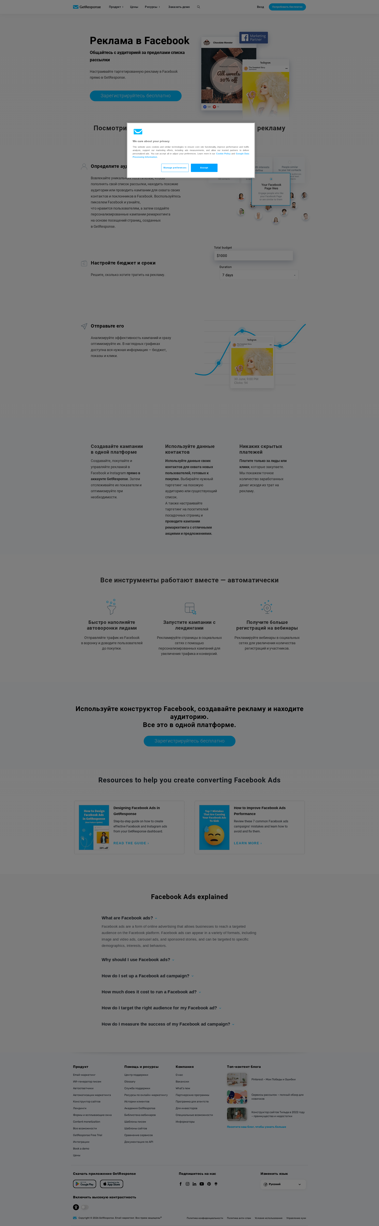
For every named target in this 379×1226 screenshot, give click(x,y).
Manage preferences (174, 167)
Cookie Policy (223, 153)
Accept (204, 167)
